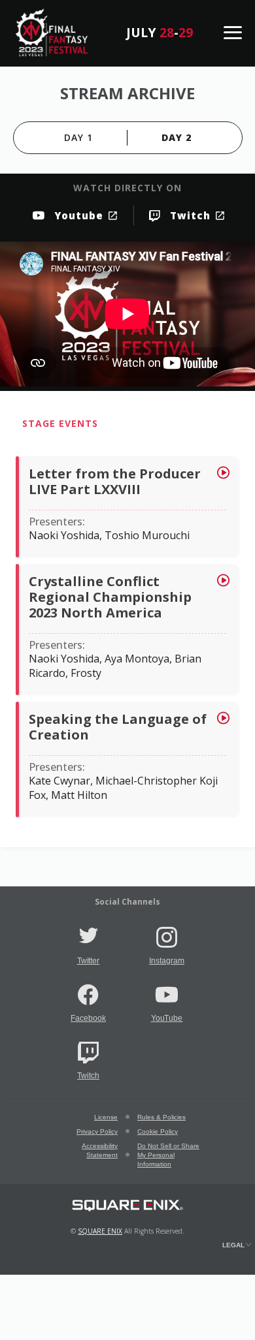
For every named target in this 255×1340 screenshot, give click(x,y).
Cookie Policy (157, 1131)
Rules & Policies (161, 1117)
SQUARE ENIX (100, 1231)
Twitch (190, 215)
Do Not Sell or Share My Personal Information (168, 1155)
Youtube (78, 215)
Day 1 (78, 137)
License (106, 1117)
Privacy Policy (97, 1131)
